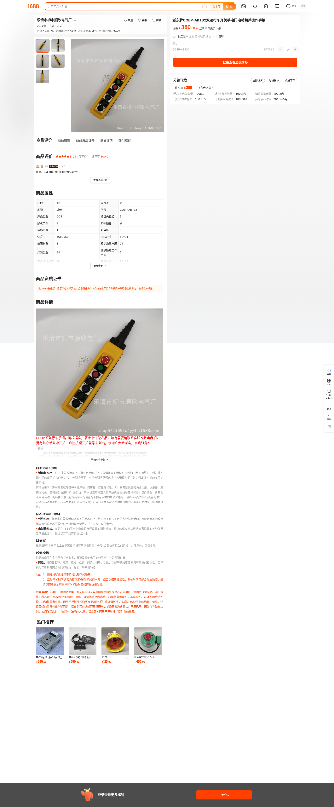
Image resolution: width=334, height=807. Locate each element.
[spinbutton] (288, 49)
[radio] (57, 156)
